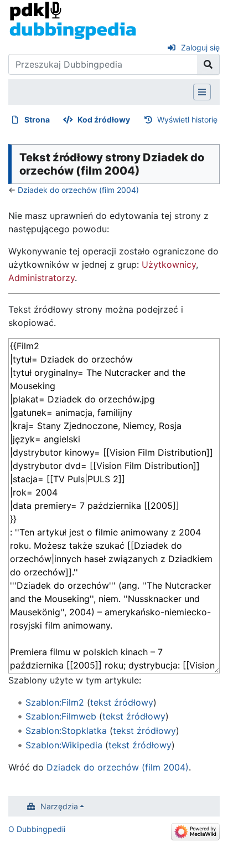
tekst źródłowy (121, 702)
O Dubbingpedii (36, 829)
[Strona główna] (72, 19)
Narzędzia (59, 806)
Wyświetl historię (187, 119)
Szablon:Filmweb (60, 716)
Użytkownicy (169, 264)
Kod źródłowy (103, 119)
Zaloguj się (200, 47)
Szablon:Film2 (54, 702)
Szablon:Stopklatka (66, 730)
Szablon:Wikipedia (63, 745)
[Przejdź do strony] (208, 64)
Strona (37, 119)
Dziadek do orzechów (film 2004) (78, 190)
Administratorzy (41, 277)
